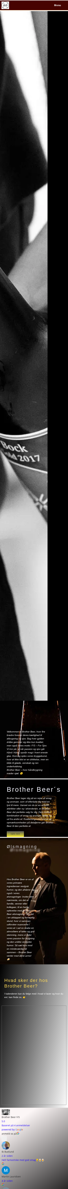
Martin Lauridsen (11, 1176)
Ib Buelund (8, 1151)
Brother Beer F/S (11, 1117)
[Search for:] (64, 5)
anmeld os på (9, 1133)
